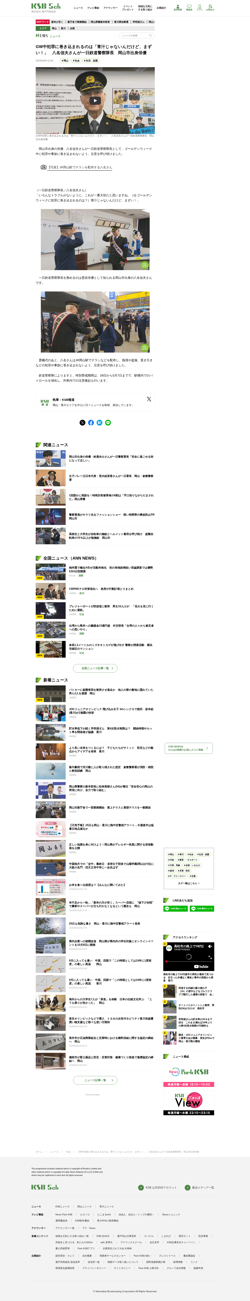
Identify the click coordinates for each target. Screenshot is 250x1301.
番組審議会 (189, 1255)
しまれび (166, 1236)
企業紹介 (161, 7)
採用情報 (178, 9)
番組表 (189, 9)
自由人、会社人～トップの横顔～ (136, 1214)
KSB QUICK (103, 1236)
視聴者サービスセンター (113, 1255)
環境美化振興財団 (64, 1268)
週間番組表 (61, 1220)
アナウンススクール (131, 1242)
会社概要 (87, 1255)
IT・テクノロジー (178, 876)
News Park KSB (63, 1214)
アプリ (200, 9)
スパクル (149, 1236)
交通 (193, 876)
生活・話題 (92, 60)
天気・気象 (175, 865)
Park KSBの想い (142, 1255)
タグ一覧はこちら (187, 883)
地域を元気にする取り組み (145, 8)
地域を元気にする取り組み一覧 (72, 1236)
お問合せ (210, 9)
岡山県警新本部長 (100, 22)
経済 (172, 871)
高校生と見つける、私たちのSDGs (74, 1242)
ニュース (78, 7)
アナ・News (88, 1228)
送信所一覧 (94, 1262)
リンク (194, 1262)
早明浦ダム (139, 22)
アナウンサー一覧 (64, 1228)
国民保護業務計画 (155, 1262)
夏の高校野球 (62, 1248)
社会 (77, 60)
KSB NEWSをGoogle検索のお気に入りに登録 (185, 748)
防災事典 (203, 1236)
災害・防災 (185, 871)
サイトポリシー (122, 1268)
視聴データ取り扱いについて (122, 1262)
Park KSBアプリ (86, 1248)
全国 (72, 28)
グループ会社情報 (176, 1268)
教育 (182, 860)
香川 (63, 28)
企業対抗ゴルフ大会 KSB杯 (117, 1248)
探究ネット (185, 1236)
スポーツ (193, 860)
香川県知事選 (121, 22)
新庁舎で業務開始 (77, 22)
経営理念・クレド (64, 1255)
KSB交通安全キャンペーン (181, 1242)
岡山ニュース (84, 1206)
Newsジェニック (171, 1214)
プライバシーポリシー (94, 1268)
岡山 (54, 28)
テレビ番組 (93, 7)
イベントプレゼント (128, 8)
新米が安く (57, 22)
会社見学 (154, 1242)
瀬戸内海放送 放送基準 (67, 1262)
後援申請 (198, 1268)
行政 (172, 860)
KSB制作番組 (82, 1220)
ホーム (39, 1152)
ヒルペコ (85, 1214)
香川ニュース (106, 1206)
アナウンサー (110, 7)
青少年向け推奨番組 (108, 1220)
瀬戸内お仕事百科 (126, 1236)
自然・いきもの (193, 865)
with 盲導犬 (107, 1242)
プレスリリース (167, 1255)
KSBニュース (62, 1206)
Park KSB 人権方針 (148, 1268)
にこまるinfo (104, 1214)
